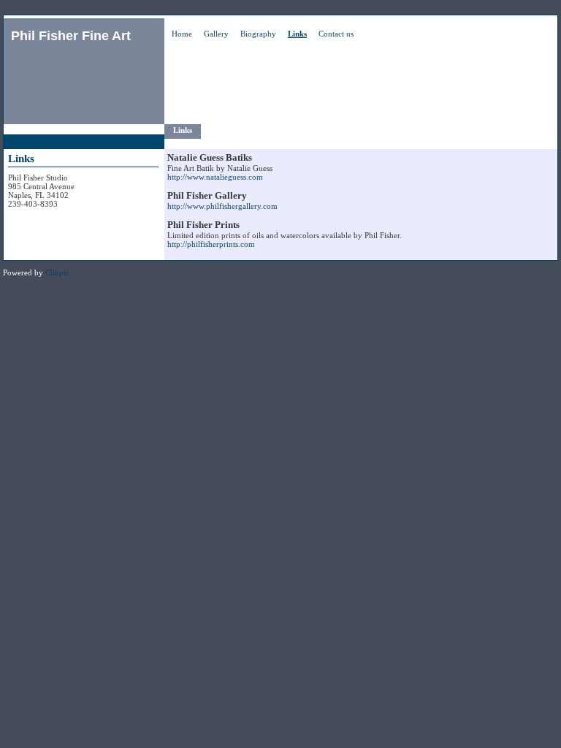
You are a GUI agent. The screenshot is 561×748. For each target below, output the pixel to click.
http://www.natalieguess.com (215, 176)
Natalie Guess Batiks (209, 157)
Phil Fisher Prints (203, 224)
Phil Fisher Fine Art (71, 35)
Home (182, 33)
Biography (258, 33)
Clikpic (57, 272)
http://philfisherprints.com (211, 244)
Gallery (216, 33)
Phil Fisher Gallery (207, 195)
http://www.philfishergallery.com (222, 206)
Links (297, 33)
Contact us (336, 33)
